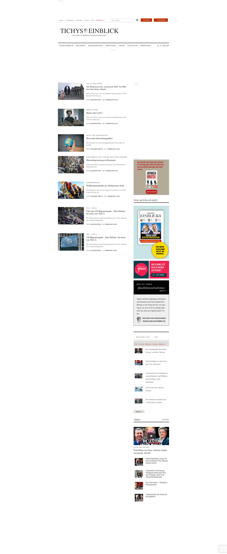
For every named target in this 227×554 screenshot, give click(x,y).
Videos (122, 45)
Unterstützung (70, 20)
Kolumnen (80, 45)
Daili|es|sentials (95, 45)
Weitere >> (139, 412)
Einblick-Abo (100, 20)
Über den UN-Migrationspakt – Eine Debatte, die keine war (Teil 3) (106, 212)
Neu (156, 337)
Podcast (86, 20)
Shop (92, 20)
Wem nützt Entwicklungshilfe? (99, 138)
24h (136, 344)
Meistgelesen (143, 337)
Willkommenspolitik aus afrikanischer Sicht (105, 185)
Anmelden (146, 20)
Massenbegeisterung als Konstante (101, 160)
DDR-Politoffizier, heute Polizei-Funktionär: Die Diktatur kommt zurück (157, 461)
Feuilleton (132, 45)
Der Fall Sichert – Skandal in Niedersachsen (156, 483)
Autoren (61, 20)
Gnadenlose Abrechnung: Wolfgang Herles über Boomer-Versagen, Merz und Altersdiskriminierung (156, 474)
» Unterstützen (161, 20)
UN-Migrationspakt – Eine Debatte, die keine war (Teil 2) (105, 238)
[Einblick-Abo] (151, 232)
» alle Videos (165, 419)
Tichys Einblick (66, 45)
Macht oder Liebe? (94, 112)
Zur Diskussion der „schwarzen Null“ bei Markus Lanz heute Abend (106, 87)
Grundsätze (79, 20)
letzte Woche (145, 344)
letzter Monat (159, 344)
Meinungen (111, 45)
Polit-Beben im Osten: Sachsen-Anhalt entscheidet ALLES (150, 451)
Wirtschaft (145, 45)
